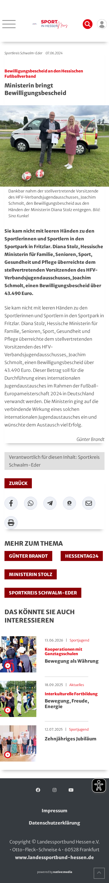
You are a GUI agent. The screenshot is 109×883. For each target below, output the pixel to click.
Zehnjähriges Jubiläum (70, 738)
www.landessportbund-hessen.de (54, 857)
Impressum (54, 810)
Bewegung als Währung (72, 655)
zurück (18, 483)
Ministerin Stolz (30, 574)
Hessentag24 (81, 556)
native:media (62, 872)
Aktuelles (76, 685)
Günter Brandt (28, 556)
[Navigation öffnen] (9, 23)
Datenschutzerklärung (54, 823)
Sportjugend (79, 640)
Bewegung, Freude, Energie (71, 700)
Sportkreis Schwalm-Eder (23, 53)
